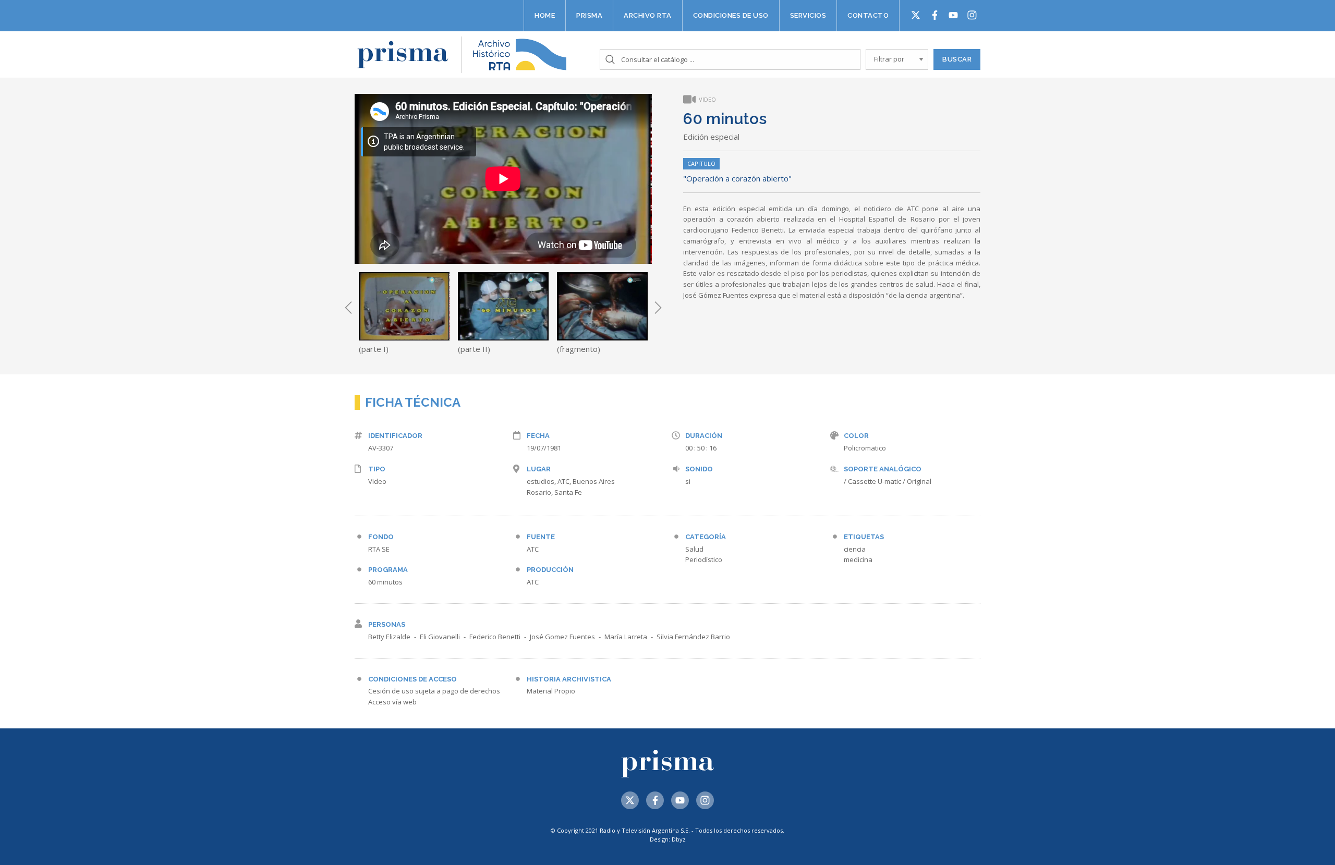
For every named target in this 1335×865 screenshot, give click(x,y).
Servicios (808, 15)
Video (377, 481)
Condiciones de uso (731, 15)
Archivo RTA (648, 15)
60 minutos (385, 582)
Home (545, 15)
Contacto (868, 15)
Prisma (589, 15)
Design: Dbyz (668, 839)
